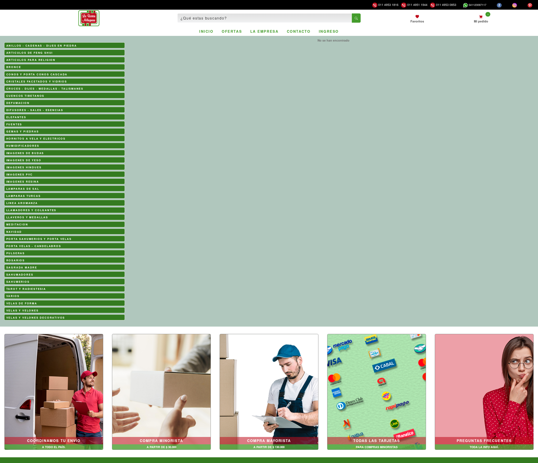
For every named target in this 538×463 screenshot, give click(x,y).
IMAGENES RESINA (22, 181)
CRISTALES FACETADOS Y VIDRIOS (36, 81)
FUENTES (14, 124)
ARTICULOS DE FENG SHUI (29, 53)
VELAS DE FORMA (21, 303)
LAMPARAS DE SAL (22, 189)
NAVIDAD (14, 232)
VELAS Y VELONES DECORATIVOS (35, 317)
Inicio (206, 31)
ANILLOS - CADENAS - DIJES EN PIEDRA (41, 45)
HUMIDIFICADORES (22, 146)
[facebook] (499, 5)
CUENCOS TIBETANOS (25, 96)
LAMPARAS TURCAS (23, 196)
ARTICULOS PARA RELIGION (30, 60)
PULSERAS (15, 253)
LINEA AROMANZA (22, 203)
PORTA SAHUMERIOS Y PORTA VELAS (39, 239)
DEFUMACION (18, 103)
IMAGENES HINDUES (24, 167)
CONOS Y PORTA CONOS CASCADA (37, 74)
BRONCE (13, 67)
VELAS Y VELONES (22, 310)
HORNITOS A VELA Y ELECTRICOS (36, 138)
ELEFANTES (16, 117)
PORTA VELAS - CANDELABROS (33, 246)
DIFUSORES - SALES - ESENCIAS (34, 110)
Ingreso (329, 31)
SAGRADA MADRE (21, 267)
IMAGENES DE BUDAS (25, 153)
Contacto (298, 31)
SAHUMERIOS (18, 282)
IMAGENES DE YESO (23, 160)
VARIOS (13, 296)
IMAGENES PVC (19, 174)
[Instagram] (514, 5)
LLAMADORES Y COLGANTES (31, 210)
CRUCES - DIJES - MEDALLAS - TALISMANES (44, 88)
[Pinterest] (529, 5)
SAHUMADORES (19, 274)
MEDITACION (17, 224)
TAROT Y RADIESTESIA (26, 289)
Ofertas (232, 31)
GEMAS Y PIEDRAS (22, 131)
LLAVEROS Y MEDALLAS (27, 217)
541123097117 (477, 5)
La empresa (264, 31)
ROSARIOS (15, 260)
